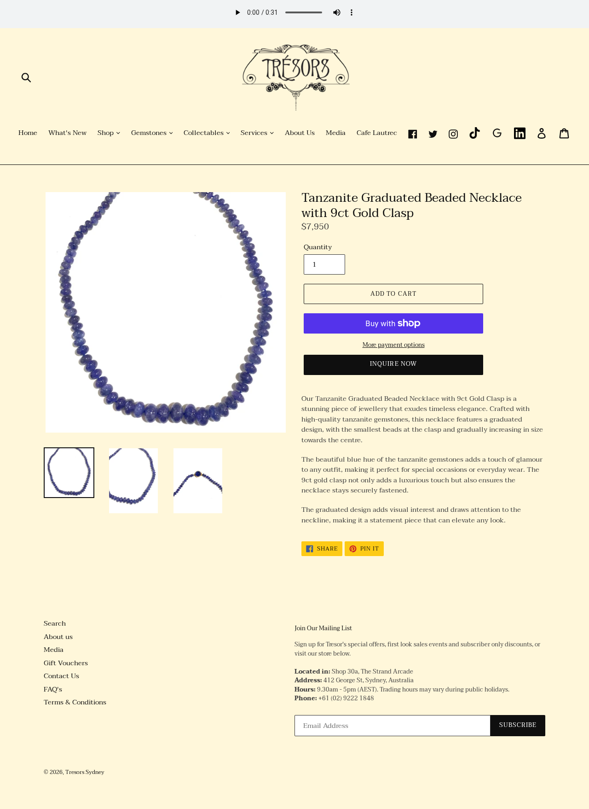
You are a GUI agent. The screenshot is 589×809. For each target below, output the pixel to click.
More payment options (394, 345)
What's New (67, 133)
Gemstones (149, 133)
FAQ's (53, 689)
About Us (300, 133)
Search (55, 623)
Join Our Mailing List (323, 629)
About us (58, 637)
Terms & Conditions (75, 702)
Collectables (204, 133)
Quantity (318, 247)
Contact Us (61, 676)
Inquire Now (393, 364)
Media (336, 133)
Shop (106, 133)
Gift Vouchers (66, 663)
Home (27, 133)
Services (255, 133)
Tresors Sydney (84, 772)
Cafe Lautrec (377, 133)
